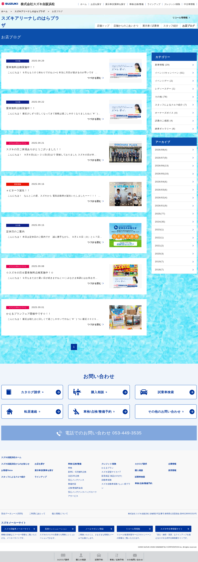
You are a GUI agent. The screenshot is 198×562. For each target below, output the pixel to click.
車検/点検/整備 (136, 4)
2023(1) (159, 229)
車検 (70, 468)
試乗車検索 (140, 477)
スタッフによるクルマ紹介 (13, 477)
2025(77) (160, 213)
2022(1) (159, 237)
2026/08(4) (161, 149)
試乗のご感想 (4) (164, 120)
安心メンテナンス (76, 480)
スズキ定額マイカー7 (111, 472)
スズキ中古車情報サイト (171, 529)
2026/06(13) (162, 165)
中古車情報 (189, 4)
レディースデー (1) (165, 88)
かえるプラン (107, 468)
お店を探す (96, 4)
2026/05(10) (162, 173)
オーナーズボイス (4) (166, 113)
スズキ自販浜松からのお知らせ (15, 464)
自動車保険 (106, 480)
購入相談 (139, 470)
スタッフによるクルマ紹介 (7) (171, 105)
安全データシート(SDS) (12, 513)
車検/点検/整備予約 (143, 483)
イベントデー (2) (164, 81)
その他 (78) (161, 96)
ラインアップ (153, 4)
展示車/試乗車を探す (115, 4)
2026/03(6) (161, 189)
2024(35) (160, 221)
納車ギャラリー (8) (165, 128)
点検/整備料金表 (75, 488)
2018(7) (159, 269)
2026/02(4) (161, 197)
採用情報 (172, 470)
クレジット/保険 (172, 4)
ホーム (83, 4)
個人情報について (60, 513)
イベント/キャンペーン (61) (169, 73)
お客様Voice (7, 470)
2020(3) (159, 253)
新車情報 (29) (162, 64)
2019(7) (159, 261)
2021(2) (159, 245)
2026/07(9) (161, 157)
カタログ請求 (141, 464)
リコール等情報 (133, 529)
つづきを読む (94, 78)
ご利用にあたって (37, 513)
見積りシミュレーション (56, 529)
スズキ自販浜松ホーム (11, 457)
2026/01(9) (161, 205)
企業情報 (172, 464)
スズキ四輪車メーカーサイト (17, 529)
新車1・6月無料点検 (77, 472)
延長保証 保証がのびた (111, 476)
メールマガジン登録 (94, 529)
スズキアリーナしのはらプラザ (30, 11)
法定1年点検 (73, 476)
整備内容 (72, 484)
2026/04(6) (161, 181)
